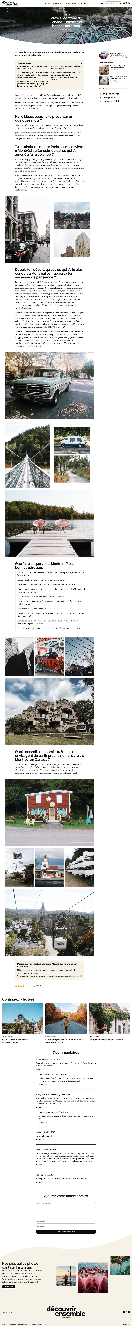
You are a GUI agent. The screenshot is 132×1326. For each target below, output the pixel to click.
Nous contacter (7, 1312)
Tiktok (126, 3)
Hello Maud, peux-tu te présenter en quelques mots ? (32, 67)
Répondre (39, 1069)
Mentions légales (22, 1324)
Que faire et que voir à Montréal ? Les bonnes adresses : (66, 67)
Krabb (128, 1324)
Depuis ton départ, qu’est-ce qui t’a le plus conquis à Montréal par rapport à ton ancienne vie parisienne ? (32, 83)
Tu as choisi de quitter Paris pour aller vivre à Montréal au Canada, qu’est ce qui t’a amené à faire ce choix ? (32, 75)
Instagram (129, 3)
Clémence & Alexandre (48, 1074)
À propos (84, 3)
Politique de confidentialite (35, 1324)
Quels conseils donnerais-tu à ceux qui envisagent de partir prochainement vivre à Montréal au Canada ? (65, 76)
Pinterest (124, 3)
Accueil (47, 3)
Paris (24, 95)
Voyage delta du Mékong (46, 1094)
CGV (45, 1324)
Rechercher (120, 3)
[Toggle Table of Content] (57, 63)
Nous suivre (9, 1286)
